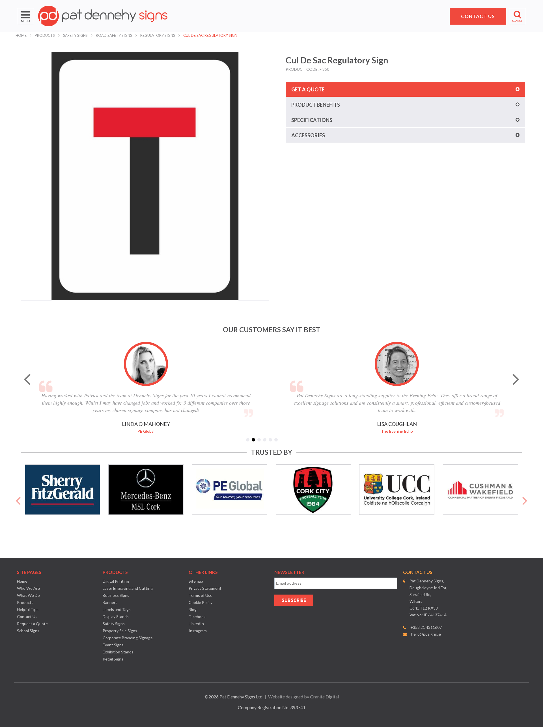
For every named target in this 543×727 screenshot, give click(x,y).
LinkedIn (196, 623)
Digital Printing (116, 581)
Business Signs (116, 595)
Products (45, 35)
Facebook (197, 616)
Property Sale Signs (120, 630)
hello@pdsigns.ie (426, 634)
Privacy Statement (205, 588)
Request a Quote (32, 623)
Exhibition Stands (118, 651)
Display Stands (116, 616)
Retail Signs (113, 659)
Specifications (311, 120)
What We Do (28, 595)
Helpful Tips (27, 609)
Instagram (198, 630)
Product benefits (315, 105)
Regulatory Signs (157, 35)
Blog (193, 609)
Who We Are (28, 588)
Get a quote (308, 89)
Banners (110, 602)
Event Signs (113, 644)
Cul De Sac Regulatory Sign (210, 35)
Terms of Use (200, 595)
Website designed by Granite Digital (303, 696)
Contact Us (27, 616)
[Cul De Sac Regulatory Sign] (145, 176)
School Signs (28, 630)
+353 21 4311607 (426, 627)
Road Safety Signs (114, 35)
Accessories (308, 135)
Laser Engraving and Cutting (128, 588)
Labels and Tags (117, 609)
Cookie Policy (200, 602)
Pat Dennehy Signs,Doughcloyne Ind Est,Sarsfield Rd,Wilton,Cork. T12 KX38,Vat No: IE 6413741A (428, 597)
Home (21, 35)
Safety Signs (75, 35)
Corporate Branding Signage (128, 637)
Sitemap (196, 581)
